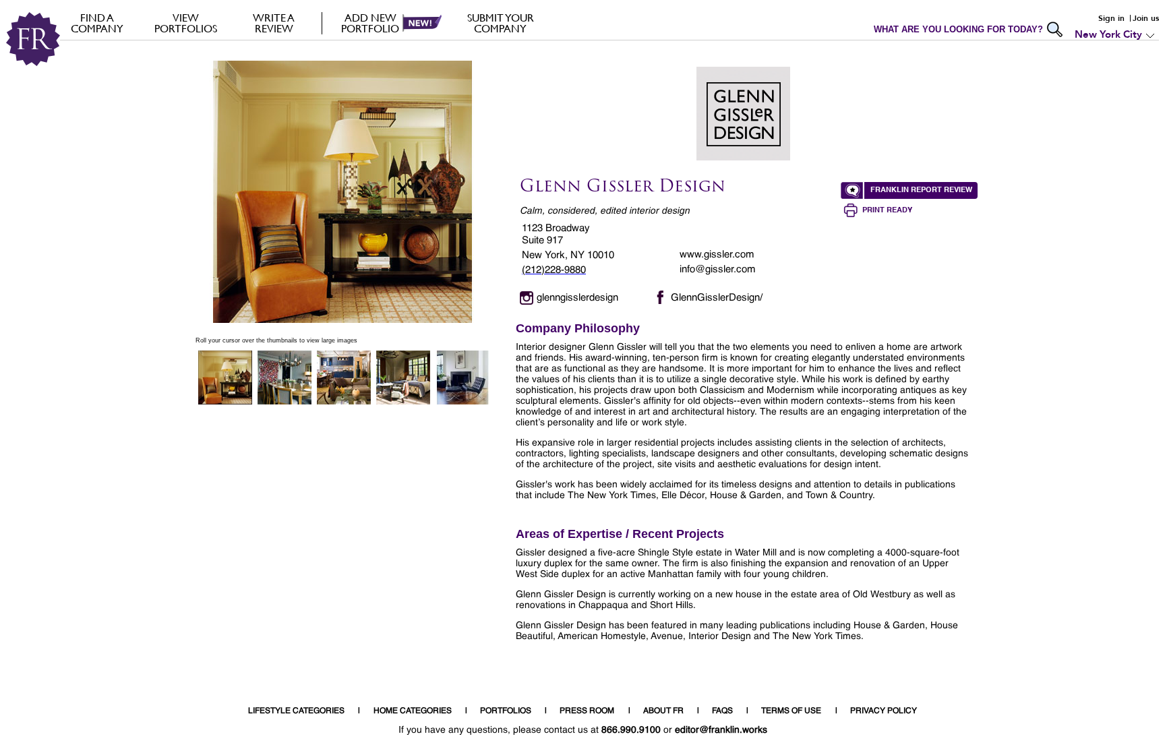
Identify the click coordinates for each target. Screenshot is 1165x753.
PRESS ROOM (587, 711)
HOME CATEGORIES (413, 711)
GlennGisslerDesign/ (717, 298)
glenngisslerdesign (577, 298)
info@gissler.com (718, 269)
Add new (370, 22)
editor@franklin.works (721, 730)
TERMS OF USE (791, 711)
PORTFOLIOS (505, 711)
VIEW (185, 22)
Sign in (1111, 18)
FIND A (97, 22)
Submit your (500, 22)
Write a (274, 22)
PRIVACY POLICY (883, 711)
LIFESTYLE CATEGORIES (296, 711)
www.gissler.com (717, 254)
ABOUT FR (663, 711)
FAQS (722, 711)
